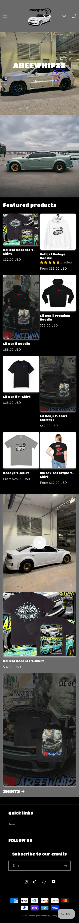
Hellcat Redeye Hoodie (53, 256)
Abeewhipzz (34, 915)
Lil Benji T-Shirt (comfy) (53, 418)
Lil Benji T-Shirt (17, 396)
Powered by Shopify (48, 915)
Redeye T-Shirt (16, 473)
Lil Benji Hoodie (16, 343)
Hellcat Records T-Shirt (19, 251)
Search (13, 824)
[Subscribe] (65, 866)
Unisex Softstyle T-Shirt (57, 474)
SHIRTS (11, 791)
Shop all (39, 81)
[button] (5, 15)
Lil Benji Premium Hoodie (55, 317)
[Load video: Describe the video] (39, 542)
